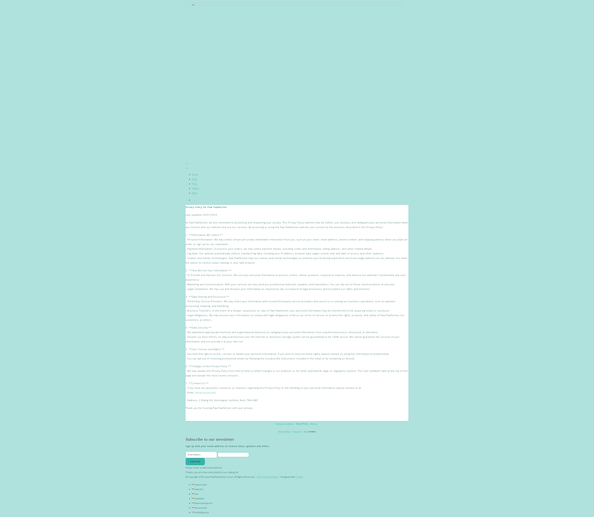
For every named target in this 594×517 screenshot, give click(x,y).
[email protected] (205, 392)
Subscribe (195, 461)
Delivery (313, 424)
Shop (194, 179)
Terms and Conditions (284, 424)
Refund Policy (302, 424)
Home (195, 174)
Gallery (195, 188)
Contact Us (297, 431)
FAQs (194, 183)
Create (299, 476)
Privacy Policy (284, 431)
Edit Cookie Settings (267, 476)
